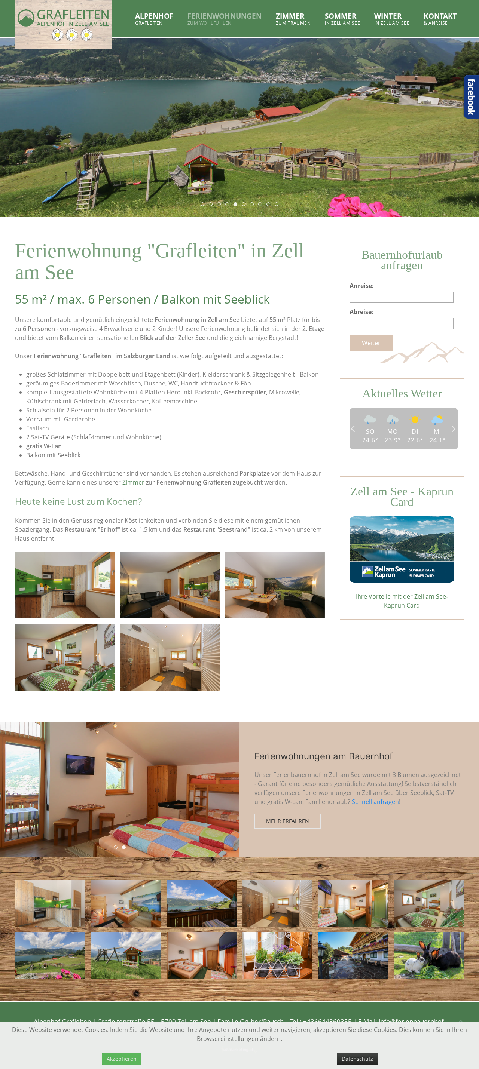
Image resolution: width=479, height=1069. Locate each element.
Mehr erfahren (287, 831)
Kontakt (440, 18)
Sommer (342, 18)
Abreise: (361, 312)
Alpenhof (154, 18)
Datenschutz (357, 1058)
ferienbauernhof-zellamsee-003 (220, 204)
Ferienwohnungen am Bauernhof (125, 847)
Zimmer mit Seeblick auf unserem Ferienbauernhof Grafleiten (117, 847)
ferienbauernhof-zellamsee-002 (212, 204)
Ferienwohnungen (224, 18)
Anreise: (362, 286)
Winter (391, 18)
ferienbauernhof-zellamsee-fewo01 (253, 204)
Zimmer (293, 18)
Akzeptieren (122, 1058)
